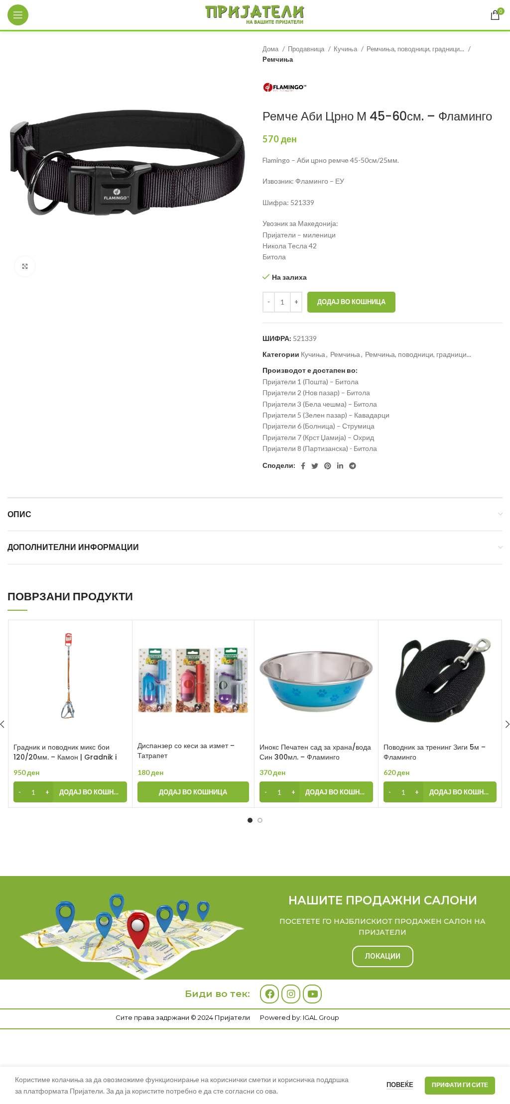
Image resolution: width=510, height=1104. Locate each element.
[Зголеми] (25, 266)
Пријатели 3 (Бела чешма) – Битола (319, 404)
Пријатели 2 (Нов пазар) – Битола (316, 392)
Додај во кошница (351, 302)
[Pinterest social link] (327, 465)
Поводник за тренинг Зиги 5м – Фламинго (434, 752)
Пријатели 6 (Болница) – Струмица (318, 426)
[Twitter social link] (314, 465)
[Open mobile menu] (17, 15)
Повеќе (399, 1085)
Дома (271, 49)
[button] (70, 791)
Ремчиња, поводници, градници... (416, 49)
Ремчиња (277, 59)
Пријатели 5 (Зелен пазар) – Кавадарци (325, 415)
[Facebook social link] (303, 465)
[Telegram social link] (352, 465)
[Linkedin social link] (340, 465)
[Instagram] (290, 994)
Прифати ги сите (460, 1085)
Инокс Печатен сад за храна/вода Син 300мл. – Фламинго (315, 752)
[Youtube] (312, 994)
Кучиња (346, 49)
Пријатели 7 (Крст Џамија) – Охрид (318, 437)
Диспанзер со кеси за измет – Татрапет (186, 751)
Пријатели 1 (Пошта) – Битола (310, 381)
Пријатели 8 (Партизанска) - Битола (319, 448)
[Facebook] (269, 994)
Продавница (307, 49)
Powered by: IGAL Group (299, 1017)
